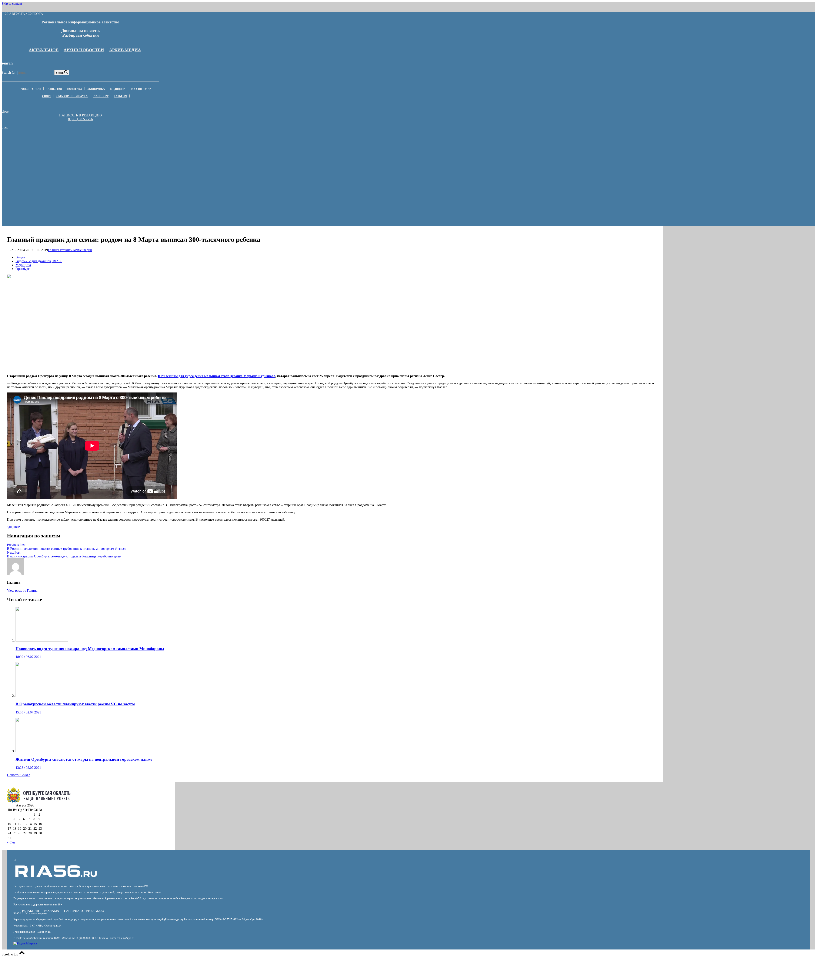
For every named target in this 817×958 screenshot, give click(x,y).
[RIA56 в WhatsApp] (80, 123)
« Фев (11, 842)
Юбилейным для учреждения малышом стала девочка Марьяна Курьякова (216, 376)
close (5, 111)
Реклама (51, 910)
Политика (74, 88)
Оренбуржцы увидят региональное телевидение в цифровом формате (184, 139)
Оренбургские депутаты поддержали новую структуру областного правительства (62, 139)
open (5, 127)
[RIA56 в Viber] (79, 123)
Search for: (9, 72)
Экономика (96, 88)
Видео (20, 257)
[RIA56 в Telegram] (81, 123)
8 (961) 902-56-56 (80, 119)
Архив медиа (125, 49)
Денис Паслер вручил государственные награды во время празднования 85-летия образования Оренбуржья (306, 141)
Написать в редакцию (80, 115)
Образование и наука (72, 96)
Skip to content (12, 3)
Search (60, 72)
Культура (120, 96)
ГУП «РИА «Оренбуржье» (84, 910)
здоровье (13, 526)
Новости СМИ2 (18, 775)
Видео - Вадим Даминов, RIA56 (39, 261)
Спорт (46, 96)
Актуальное (44, 49)
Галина (53, 250)
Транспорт (101, 96)
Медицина (118, 88)
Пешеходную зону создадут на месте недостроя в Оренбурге (428, 139)
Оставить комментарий (75, 250)
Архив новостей (84, 49)
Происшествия (30, 88)
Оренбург (23, 269)
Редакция (30, 910)
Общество (54, 88)
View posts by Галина (22, 590)
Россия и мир (141, 88)
